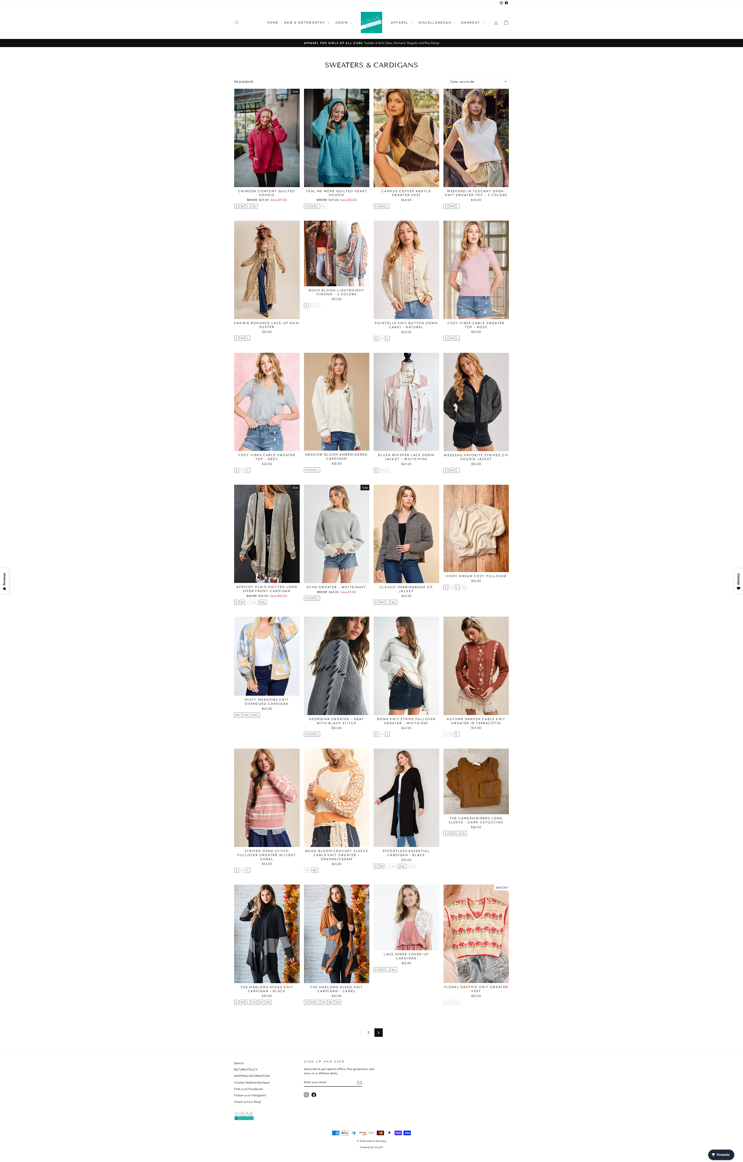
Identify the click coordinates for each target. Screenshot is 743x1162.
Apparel (400, 22)
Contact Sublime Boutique (252, 1082)
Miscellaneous (436, 22)
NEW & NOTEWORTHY (305, 22)
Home (273, 22)
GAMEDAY (471, 22)
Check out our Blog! (247, 1101)
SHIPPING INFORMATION (252, 1076)
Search (239, 1063)
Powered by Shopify (371, 1147)
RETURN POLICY (246, 1069)
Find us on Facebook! (248, 1089)
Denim (342, 22)
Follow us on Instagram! (250, 1095)
